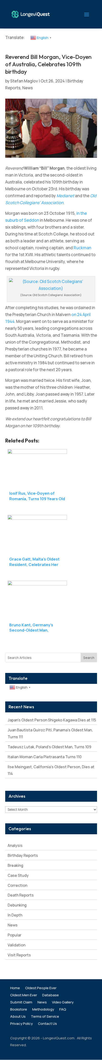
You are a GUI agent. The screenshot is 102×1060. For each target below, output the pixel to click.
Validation (16, 945)
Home (15, 988)
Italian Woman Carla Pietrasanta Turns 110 (45, 756)
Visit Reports (19, 955)
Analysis (15, 845)
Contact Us (47, 1024)
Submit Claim (21, 1003)
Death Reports (21, 895)
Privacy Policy (21, 1024)
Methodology (43, 1010)
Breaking (15, 865)
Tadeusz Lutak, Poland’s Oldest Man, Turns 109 (49, 746)
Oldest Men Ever (23, 995)
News (27, 88)
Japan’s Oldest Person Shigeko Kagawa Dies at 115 (52, 720)
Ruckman (82, 247)
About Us (18, 1017)
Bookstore (18, 1010)
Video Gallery (63, 1003)
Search (88, 657)
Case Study (18, 875)
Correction (17, 885)
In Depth (15, 915)
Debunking (17, 905)
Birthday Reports (23, 855)
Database (50, 995)
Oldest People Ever (40, 988)
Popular (14, 935)
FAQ (62, 1010)
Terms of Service (45, 1017)
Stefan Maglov (24, 81)
